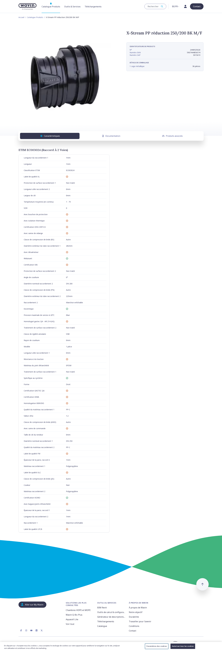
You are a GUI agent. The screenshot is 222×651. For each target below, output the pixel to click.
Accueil (21, 17)
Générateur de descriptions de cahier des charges (111, 616)
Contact (132, 630)
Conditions (134, 626)
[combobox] (155, 6)
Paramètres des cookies (156, 646)
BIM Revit (102, 607)
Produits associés (174, 136)
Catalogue (102, 626)
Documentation (112, 136)
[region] (111, 646)
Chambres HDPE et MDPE (78, 610)
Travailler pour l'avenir (140, 621)
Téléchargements (105, 621)
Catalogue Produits (35, 17)
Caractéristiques (52, 136)
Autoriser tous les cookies (183, 646)
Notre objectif (135, 612)
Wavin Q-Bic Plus (74, 614)
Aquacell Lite (72, 619)
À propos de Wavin (138, 607)
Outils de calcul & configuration (111, 612)
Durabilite (134, 616)
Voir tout (70, 624)
